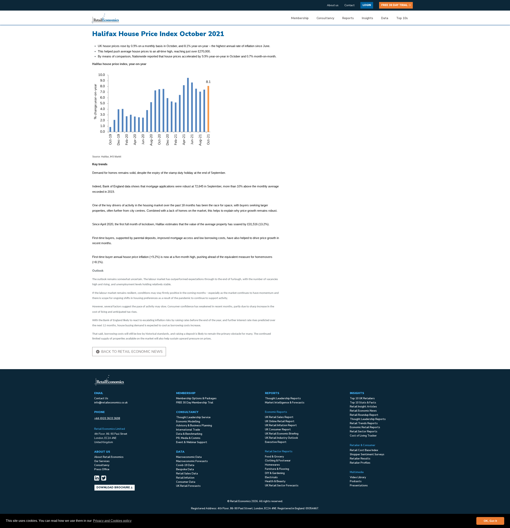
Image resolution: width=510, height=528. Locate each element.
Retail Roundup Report (364, 415)
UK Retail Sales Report (279, 417)
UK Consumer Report (278, 429)
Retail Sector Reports (363, 431)
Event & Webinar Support (191, 442)
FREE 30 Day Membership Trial (194, 402)
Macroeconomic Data (189, 457)
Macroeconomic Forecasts (192, 461)
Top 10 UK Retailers (362, 398)
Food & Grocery (274, 456)
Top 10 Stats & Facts (363, 402)
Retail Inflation (185, 478)
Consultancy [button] (325, 18)
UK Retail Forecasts (188, 486)
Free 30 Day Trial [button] (394, 5)
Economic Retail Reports (365, 427)
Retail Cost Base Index (364, 450)
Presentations (359, 485)
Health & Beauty (275, 481)
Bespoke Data (185, 469)
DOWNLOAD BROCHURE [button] (113, 487)
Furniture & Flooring (277, 469)
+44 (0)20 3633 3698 (107, 418)
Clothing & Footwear (278, 460)
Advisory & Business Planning (194, 425)
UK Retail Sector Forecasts (281, 485)
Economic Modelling (188, 421)
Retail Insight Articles (363, 406)
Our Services (102, 461)
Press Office (101, 469)
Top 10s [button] (402, 18)
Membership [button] (300, 18)
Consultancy (101, 465)
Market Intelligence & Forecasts (284, 402)
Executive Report (275, 442)
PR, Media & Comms (188, 438)
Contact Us (101, 398)
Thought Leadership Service (193, 417)
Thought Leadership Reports (283, 398)
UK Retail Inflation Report (281, 425)
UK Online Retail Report (279, 421)
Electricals (271, 477)
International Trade (188, 430)
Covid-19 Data (185, 465)
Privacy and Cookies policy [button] (112, 520)
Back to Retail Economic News (131, 351)
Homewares (272, 465)
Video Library (358, 477)
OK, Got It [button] (490, 520)
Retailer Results (360, 458)
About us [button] (332, 5)
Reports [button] (348, 18)
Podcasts (356, 481)
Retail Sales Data (187, 473)
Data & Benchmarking (189, 434)
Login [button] (367, 5)
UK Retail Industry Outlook (281, 438)
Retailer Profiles (360, 463)
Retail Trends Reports (364, 423)
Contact (349, 5)
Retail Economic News (363, 411)
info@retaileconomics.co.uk (111, 402)
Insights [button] (367, 18)
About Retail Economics (109, 457)
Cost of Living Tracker (363, 436)
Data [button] (384, 18)
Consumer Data (185, 482)
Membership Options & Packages (196, 398)
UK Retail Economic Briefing (281, 434)
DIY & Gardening (275, 473)
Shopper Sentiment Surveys (367, 454)
